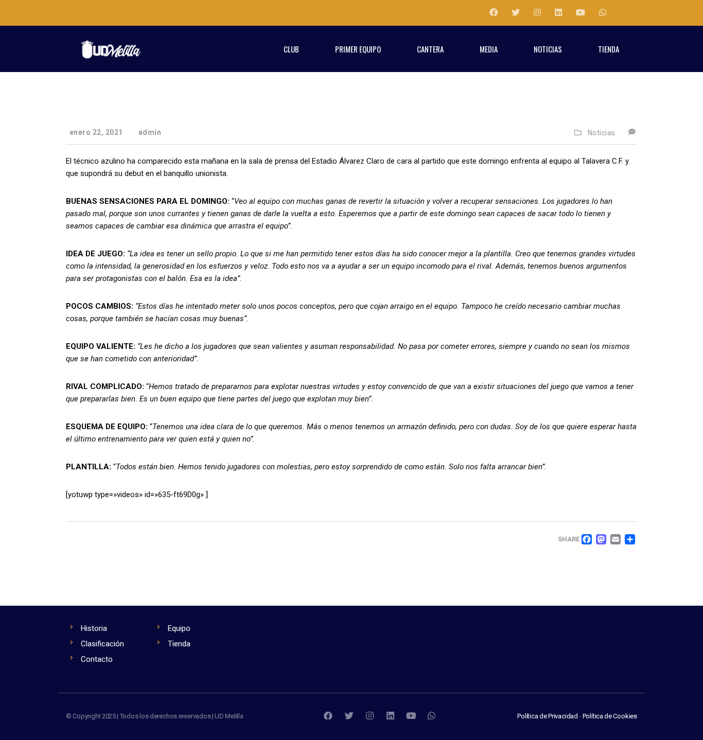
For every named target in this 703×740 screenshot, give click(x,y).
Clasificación (102, 643)
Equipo (179, 628)
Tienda (179, 643)
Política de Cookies (610, 716)
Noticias (602, 132)
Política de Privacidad (547, 716)
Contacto (97, 659)
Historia (94, 628)
